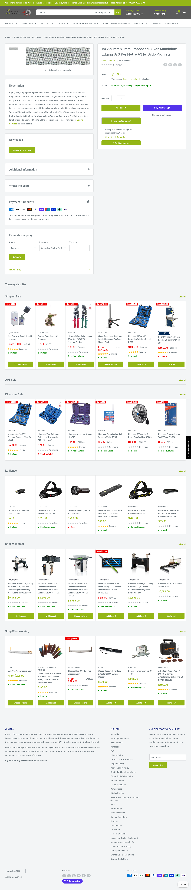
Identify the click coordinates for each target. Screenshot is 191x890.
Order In (171, 364)
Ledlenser (12, 507)
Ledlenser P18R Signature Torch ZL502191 (79, 511)
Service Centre (117, 780)
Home (8, 37)
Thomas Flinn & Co (75, 667)
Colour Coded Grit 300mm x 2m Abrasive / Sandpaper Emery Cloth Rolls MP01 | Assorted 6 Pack (49, 678)
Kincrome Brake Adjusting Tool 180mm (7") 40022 (169, 435)
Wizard (101, 667)
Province (43, 242)
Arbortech (162, 667)
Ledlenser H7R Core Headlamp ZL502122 (46, 511)
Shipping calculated (131, 79)
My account (159, 13)
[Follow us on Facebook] (64, 875)
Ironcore (132, 667)
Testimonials (116, 825)
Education (115, 829)
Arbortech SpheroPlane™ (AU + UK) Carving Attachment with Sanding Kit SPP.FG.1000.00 (170, 675)
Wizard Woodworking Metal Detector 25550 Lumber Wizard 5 (109, 674)
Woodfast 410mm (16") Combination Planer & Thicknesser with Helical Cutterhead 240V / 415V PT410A (78, 589)
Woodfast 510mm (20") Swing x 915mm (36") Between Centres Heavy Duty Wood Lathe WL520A (140, 588)
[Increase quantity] (128, 98)
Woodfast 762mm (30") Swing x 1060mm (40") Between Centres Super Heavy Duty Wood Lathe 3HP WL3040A (20, 588)
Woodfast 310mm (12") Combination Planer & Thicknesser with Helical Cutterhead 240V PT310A (49, 588)
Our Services (116, 788)
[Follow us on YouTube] (79, 875)
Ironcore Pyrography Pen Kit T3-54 (140, 672)
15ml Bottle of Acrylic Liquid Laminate (20, 337)
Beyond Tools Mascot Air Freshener (48, 337)
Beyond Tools (44, 333)
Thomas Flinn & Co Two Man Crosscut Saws (79, 672)
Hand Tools (46, 23)
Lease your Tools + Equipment (124, 838)
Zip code (73, 242)
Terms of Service (118, 784)
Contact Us (115, 746)
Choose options (20, 364)
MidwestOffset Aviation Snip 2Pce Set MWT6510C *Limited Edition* (80, 339)
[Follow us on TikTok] (84, 875)
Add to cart (121, 107)
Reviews (114, 821)
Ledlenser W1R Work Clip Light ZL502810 (18, 511)
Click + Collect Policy (119, 767)
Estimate (17, 257)
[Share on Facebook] (165, 64)
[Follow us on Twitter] (69, 875)
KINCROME (162, 430)
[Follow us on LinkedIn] (89, 875)
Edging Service (117, 793)
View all (182, 296)
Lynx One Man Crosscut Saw (20, 671)
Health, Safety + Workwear (115, 23)
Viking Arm (102, 333)
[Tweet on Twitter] (175, 64)
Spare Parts (170, 23)
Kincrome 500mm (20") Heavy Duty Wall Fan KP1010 (140, 435)
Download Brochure (22, 150)
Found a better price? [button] (121, 121)
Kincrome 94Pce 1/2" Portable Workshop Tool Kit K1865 (139, 339)
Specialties (139, 23)
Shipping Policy (117, 763)
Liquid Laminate (14, 333)
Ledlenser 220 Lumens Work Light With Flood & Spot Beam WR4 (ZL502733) (110, 513)
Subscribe (158, 765)
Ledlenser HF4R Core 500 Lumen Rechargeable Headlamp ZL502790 (169, 513)
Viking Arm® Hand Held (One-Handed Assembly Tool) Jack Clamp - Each (110, 339)
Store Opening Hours (119, 738)
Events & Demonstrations (122, 854)
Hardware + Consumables (84, 23)
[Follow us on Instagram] (74, 875)
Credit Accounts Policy (120, 846)
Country (13, 242)
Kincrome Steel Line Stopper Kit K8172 (80, 435)
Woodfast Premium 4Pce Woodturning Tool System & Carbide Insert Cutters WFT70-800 (109, 588)
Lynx (10, 667)
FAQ (112, 751)
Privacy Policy (116, 755)
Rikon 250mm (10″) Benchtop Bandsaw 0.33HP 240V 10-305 (170, 340)
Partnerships (116, 808)
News (113, 804)
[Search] (117, 12)
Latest (155, 23)
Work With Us (116, 742)
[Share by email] (180, 64)
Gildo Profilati (108, 61)
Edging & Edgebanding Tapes (27, 37)
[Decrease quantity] (114, 98)
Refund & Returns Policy (121, 759)
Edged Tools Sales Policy (121, 776)
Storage (61, 23)
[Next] (186, 335)
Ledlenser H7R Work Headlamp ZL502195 (136, 511)
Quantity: (105, 98)
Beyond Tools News (119, 859)
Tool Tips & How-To (119, 850)
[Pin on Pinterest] (170, 64)
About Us (114, 734)
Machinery (10, 23)
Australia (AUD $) (13, 871)
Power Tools (27, 23)
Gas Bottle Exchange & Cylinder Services (124, 798)
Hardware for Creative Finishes (48, 668)
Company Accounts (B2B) (122, 842)
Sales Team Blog (117, 812)
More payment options (162, 115)
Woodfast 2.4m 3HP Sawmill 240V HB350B (170, 585)
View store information (115, 137)
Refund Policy (15, 269)
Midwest (71, 333)
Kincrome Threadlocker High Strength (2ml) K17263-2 (110, 435)
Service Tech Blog (118, 817)
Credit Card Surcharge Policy (123, 772)
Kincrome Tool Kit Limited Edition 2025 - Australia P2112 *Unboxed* (49, 437)
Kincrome (132, 333)
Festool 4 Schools (118, 833)
